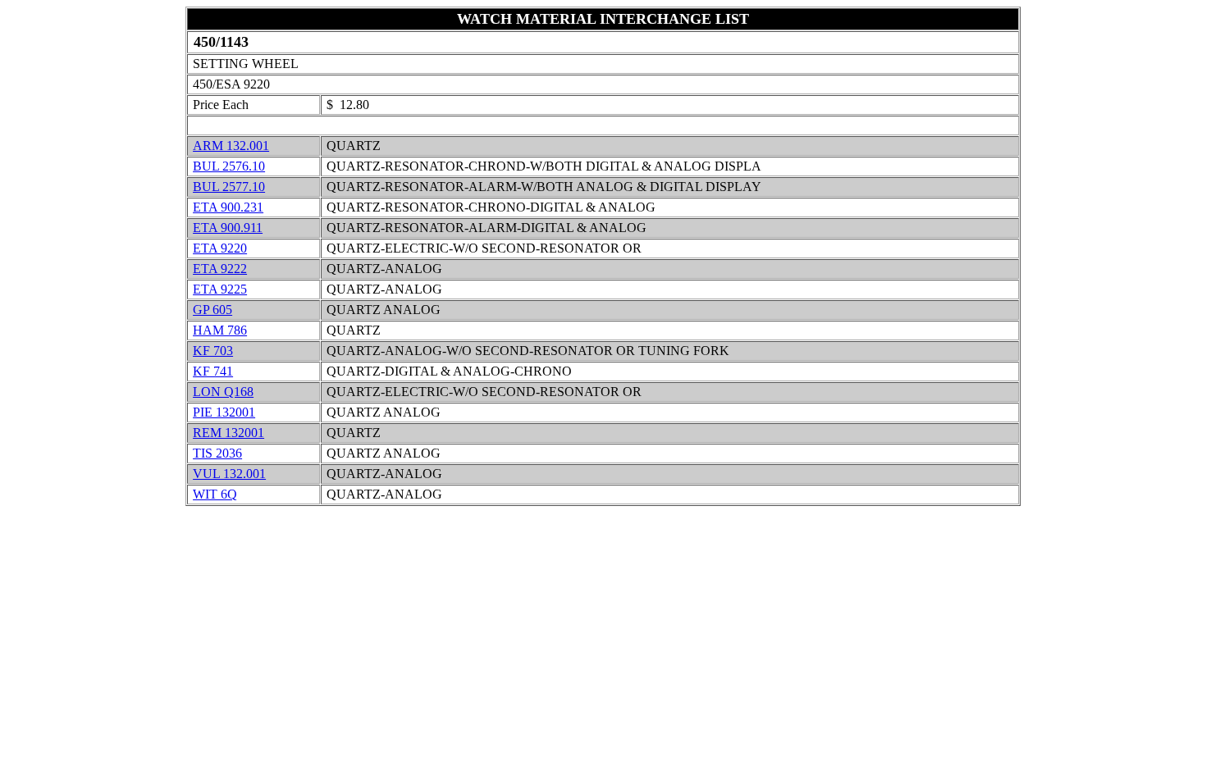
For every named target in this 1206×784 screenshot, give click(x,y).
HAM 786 (220, 330)
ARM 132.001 (231, 146)
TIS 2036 (217, 453)
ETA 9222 (220, 269)
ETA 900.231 (228, 207)
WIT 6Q (215, 494)
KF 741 (213, 371)
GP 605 (212, 310)
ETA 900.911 (228, 228)
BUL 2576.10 (229, 166)
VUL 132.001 (229, 474)
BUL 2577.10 (229, 187)
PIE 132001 (224, 412)
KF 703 (213, 351)
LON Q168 (223, 392)
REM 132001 (228, 433)
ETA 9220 (220, 248)
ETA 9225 (220, 289)
